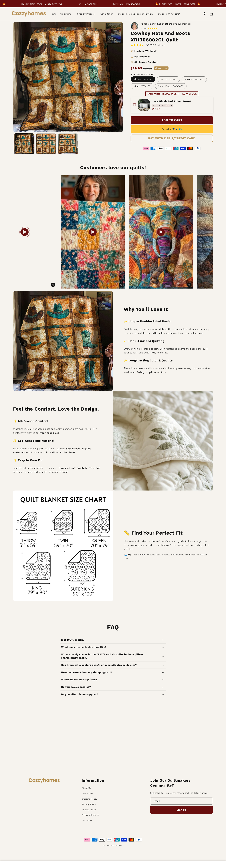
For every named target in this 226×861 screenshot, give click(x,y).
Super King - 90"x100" (170, 86)
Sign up (181, 809)
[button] (67, 14)
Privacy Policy (89, 804)
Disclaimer (87, 820)
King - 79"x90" (142, 86)
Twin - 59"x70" (168, 79)
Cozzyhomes (116, 845)
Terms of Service (90, 815)
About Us (86, 788)
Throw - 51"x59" (143, 79)
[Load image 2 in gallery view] (46, 144)
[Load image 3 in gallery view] (68, 144)
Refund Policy (89, 809)
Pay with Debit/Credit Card (172, 138)
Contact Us (87, 793)
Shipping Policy (89, 798)
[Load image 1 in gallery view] (24, 144)
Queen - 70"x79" (194, 79)
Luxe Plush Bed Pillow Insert (171, 101)
